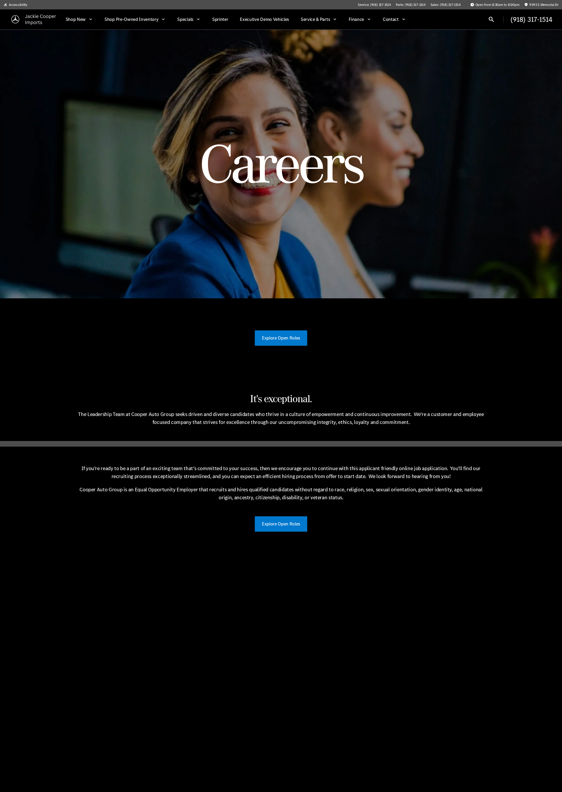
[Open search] (491, 19)
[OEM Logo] (15, 19)
